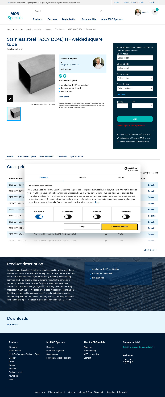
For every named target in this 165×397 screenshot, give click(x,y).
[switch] (68, 217)
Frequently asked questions (58, 358)
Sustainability (89, 19)
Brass (11, 361)
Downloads (62, 156)
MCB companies (91, 354)
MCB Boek (12, 324)
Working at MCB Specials (133, 2)
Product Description (27, 156)
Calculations (52, 354)
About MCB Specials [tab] (94, 342)
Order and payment (55, 350)
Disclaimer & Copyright (116, 392)
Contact (87, 358)
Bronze (12, 365)
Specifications (76, 156)
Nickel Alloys (15, 350)
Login (116, 2)
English (151, 2)
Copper (12, 358)
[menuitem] (116, 2)
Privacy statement (56, 392)
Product (10, 156)
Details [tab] (82, 177)
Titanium (13, 347)
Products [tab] (13, 342)
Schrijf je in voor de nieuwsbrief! (138, 347)
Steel (11, 379)
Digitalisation (69, 19)
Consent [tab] (44, 177)
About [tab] (121, 177)
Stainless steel (15, 372)
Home (9, 29)
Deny (82, 227)
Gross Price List (46, 156)
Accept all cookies (119, 227)
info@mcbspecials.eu (70, 64)
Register (50, 347)
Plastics (12, 368)
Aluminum (13, 376)
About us (88, 347)
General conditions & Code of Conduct (85, 392)
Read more (64, 96)
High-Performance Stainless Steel (24, 354)
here (97, 202)
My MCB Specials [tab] (55, 342)
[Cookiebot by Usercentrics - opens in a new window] (126, 169)
